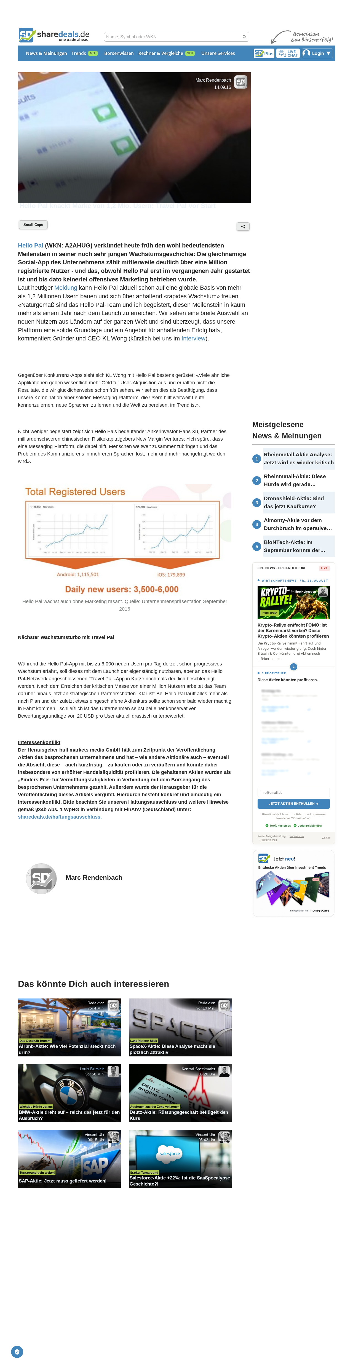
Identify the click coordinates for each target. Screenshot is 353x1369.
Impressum (297, 836)
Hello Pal (30, 245)
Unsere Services (218, 53)
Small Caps (33, 225)
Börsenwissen (119, 53)
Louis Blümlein (92, 1069)
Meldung (65, 287)
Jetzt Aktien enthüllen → (294, 803)
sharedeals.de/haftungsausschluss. (60, 817)
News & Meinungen (46, 53)
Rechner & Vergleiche (160, 53)
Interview (193, 338)
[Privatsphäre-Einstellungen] (17, 1352)
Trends (78, 53)
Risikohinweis (269, 839)
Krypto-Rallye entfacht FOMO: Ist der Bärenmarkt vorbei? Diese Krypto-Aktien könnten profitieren (293, 630)
